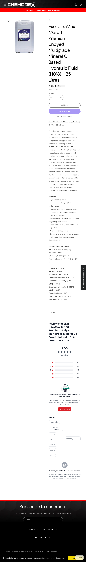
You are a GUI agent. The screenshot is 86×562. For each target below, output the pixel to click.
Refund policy (39, 551)
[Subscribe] (60, 519)
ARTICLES (41, 529)
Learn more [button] (60, 558)
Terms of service (51, 551)
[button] (4, 4)
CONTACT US (52, 529)
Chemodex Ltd (15, 551)
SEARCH (32, 529)
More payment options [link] (64, 116)
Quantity (52, 93)
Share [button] (53, 312)
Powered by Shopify (27, 551)
